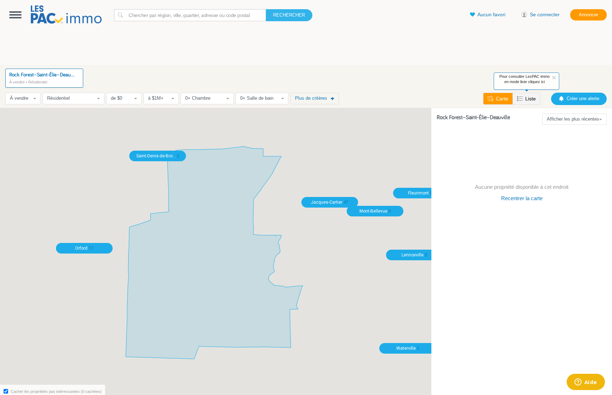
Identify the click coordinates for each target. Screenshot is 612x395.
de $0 (116, 98)
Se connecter (545, 14)
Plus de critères (311, 98)
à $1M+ (156, 98)
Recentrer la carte (522, 198)
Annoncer (588, 14)
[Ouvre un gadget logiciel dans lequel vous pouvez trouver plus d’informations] (585, 382)
